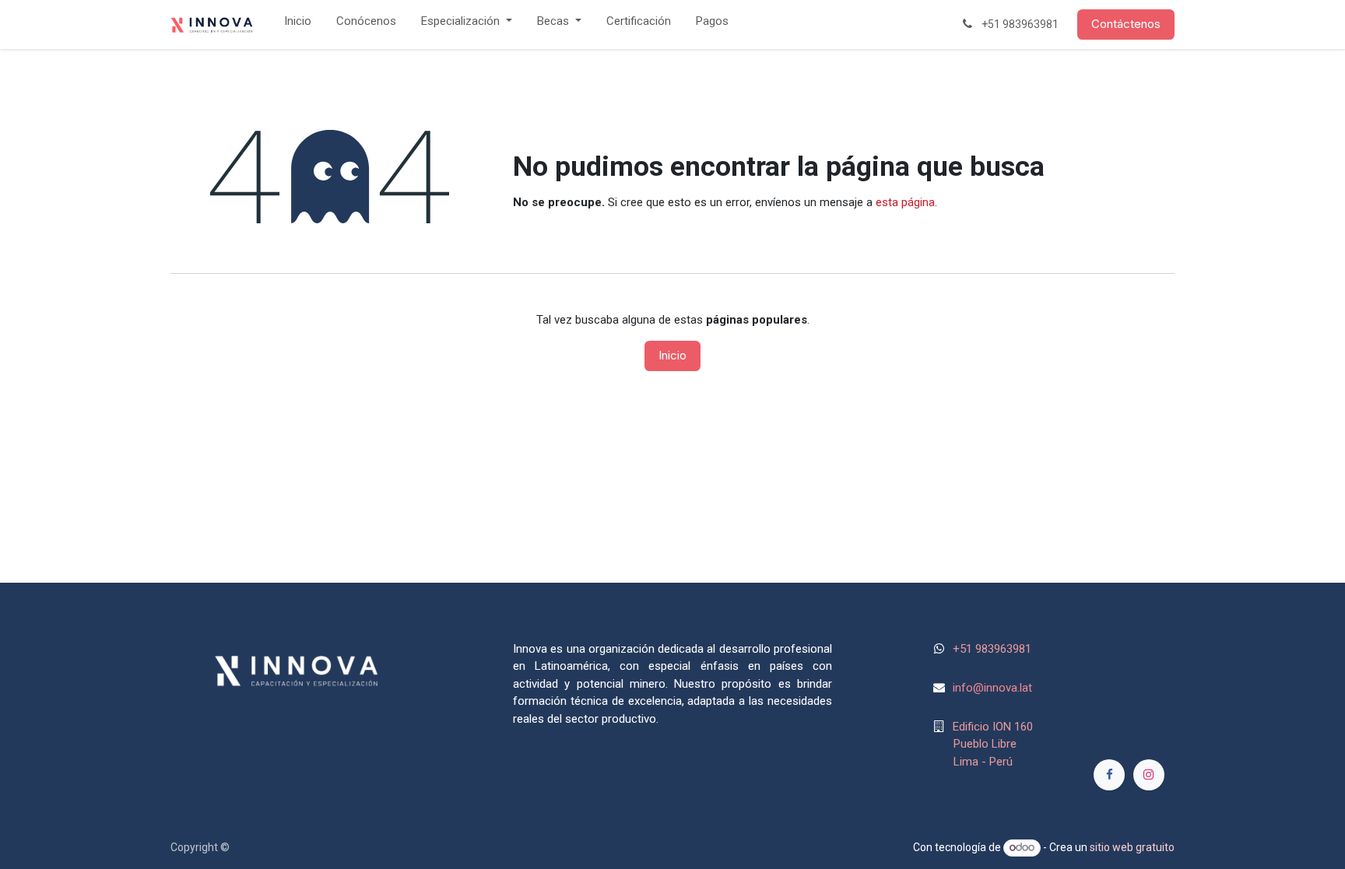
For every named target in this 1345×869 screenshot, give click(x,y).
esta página (905, 202)
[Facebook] (1109, 774)
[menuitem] (298, 24)
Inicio (672, 355)
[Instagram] (1148, 774)
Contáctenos (1126, 23)
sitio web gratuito (1132, 847)
